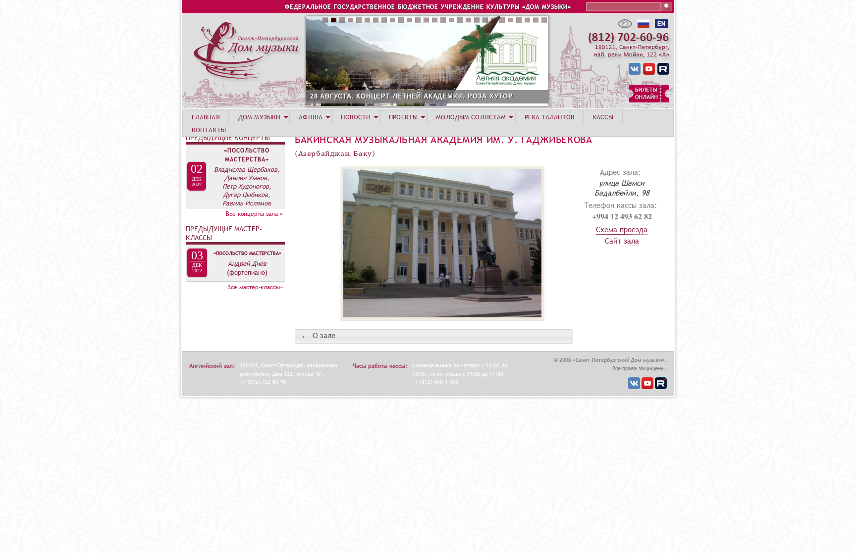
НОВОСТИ (356, 116)
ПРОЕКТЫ (403, 116)
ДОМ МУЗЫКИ (259, 116)
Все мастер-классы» (255, 287)
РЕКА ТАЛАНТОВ (549, 116)
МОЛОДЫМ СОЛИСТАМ (471, 116)
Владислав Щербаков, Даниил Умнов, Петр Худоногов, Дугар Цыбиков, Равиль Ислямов (247, 186)
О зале (324, 336)
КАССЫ (603, 116)
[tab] (434, 336)
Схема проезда (621, 229)
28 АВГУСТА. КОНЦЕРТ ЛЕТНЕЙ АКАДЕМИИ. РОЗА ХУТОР (411, 96)
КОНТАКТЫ (209, 129)
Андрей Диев (247, 263)
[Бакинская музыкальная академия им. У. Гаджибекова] (419, 324)
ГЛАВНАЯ (206, 116)
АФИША (310, 116)
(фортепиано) (247, 272)
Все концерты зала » (254, 213)
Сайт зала (622, 241)
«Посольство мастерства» (246, 155)
